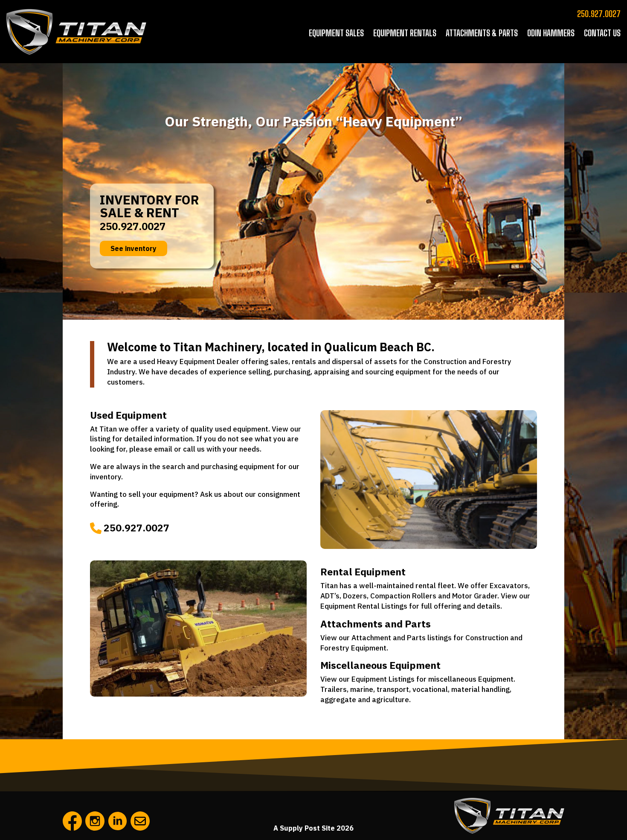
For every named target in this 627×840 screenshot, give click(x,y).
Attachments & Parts (482, 33)
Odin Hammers (551, 33)
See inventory (133, 248)
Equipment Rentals (404, 33)
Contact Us (602, 33)
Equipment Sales (336, 33)
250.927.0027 (599, 14)
